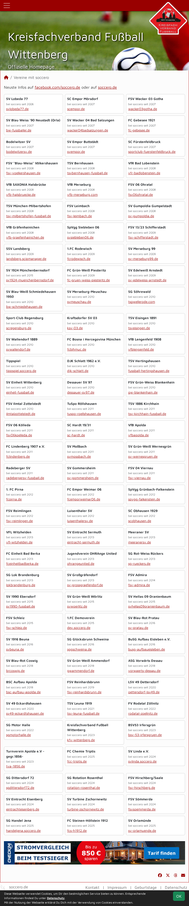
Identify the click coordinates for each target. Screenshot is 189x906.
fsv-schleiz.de (16, 628)
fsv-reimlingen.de (19, 521)
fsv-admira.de (139, 585)
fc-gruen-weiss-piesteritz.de (88, 280)
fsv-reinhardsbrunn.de (84, 692)
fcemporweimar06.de (83, 499)
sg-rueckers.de (139, 564)
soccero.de (107, 87)
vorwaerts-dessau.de (144, 671)
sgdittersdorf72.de (20, 788)
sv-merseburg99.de (143, 259)
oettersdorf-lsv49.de (143, 692)
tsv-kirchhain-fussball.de (147, 414)
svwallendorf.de (18, 349)
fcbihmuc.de (76, 349)
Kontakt (92, 887)
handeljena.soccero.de (23, 831)
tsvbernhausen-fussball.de (87, 173)
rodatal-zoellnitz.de (143, 713)
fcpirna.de (14, 499)
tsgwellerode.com (141, 302)
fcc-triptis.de (77, 761)
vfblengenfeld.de (141, 349)
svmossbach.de (79, 456)
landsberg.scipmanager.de (26, 259)
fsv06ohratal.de (140, 195)
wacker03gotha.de (142, 109)
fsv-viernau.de (139, 478)
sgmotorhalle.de (18, 735)
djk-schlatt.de (77, 371)
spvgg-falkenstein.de (144, 499)
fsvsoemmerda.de (142, 809)
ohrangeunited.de (80, 564)
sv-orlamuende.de (142, 831)
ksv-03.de (75, 328)
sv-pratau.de (138, 628)
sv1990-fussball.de (20, 606)
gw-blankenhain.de (143, 392)
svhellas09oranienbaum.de (149, 606)
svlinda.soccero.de (142, 761)
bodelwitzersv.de (19, 152)
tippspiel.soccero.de (21, 371)
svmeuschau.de (79, 302)
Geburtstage (146, 887)
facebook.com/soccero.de (57, 87)
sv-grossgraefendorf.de (85, 585)
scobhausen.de (139, 521)
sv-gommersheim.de (82, 478)
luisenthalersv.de (80, 521)
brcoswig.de (15, 671)
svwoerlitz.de (77, 606)
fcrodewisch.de (78, 259)
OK (179, 896)
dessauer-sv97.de (80, 392)
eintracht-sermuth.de (83, 542)
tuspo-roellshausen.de (84, 414)
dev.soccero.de (78, 628)
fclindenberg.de (18, 456)
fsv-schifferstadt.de (143, 237)
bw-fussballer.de (18, 130)
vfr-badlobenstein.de (144, 173)
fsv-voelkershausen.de (23, 173)
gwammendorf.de (80, 671)
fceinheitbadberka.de (22, 564)
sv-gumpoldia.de (141, 216)
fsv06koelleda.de (19, 435)
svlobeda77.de (17, 109)
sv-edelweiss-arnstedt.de (147, 280)
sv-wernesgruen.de (143, 456)
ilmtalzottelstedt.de (20, 414)
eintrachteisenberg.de (22, 809)
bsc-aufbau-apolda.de (23, 692)
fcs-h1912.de (77, 831)
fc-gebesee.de (139, 130)
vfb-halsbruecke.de (20, 195)
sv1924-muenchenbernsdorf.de (30, 280)
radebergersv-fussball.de (25, 478)
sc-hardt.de (76, 435)
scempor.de (76, 109)
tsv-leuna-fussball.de (83, 713)
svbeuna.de (15, 649)
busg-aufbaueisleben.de (146, 649)
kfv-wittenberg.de (81, 740)
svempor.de (76, 152)
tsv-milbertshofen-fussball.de (28, 216)
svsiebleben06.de (80, 237)
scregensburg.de (18, 328)
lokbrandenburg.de (20, 585)
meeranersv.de (139, 542)
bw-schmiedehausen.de (24, 307)
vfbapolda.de (138, 435)
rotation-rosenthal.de (83, 788)
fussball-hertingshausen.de (148, 371)
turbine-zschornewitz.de (85, 809)
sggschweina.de (79, 649)
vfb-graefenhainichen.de (25, 237)
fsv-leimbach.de (79, 216)
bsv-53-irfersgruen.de (145, 735)
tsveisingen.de (139, 328)
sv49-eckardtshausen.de (25, 713)
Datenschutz (176, 887)
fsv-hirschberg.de (141, 788)
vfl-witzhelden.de (19, 542)
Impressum (117, 887)
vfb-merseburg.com (82, 195)
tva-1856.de (15, 766)
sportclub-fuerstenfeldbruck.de (151, 152)
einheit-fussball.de (20, 392)
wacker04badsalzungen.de (87, 130)
